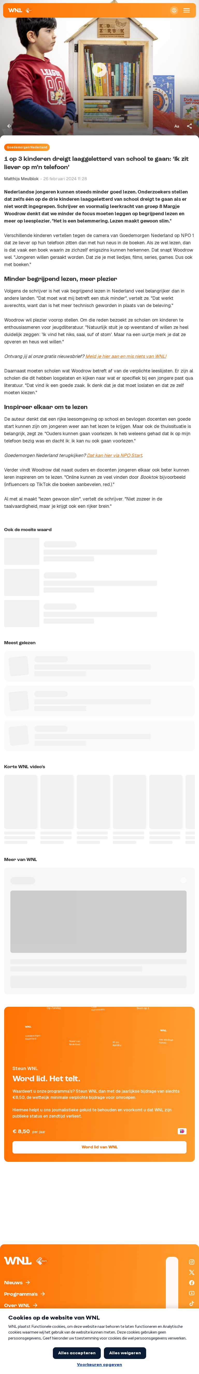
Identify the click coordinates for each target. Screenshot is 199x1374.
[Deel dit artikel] (189, 126)
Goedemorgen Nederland (27, 147)
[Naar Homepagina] (20, 10)
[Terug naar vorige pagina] (9, 126)
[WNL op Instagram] (192, 1262)
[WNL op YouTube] (192, 1293)
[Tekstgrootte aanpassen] (177, 126)
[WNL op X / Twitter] (192, 1272)
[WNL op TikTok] (192, 1303)
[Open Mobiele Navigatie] (186, 10)
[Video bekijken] (99, 70)
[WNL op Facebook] (192, 1283)
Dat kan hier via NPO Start (114, 455)
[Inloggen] (174, 10)
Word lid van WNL (100, 1147)
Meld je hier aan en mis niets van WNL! (125, 356)
